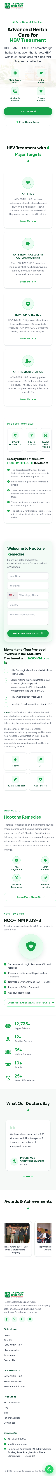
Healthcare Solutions (14, 1386)
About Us (8, 1340)
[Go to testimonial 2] (26, 1176)
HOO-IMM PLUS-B (13, 1345)
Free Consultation (29, 121)
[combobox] (12, 595)
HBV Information (12, 1350)
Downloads (9, 1422)
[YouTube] (30, 1319)
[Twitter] (14, 1319)
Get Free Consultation (26, 633)
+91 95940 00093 (17, 1439)
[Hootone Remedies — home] (14, 6)
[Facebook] (7, 1319)
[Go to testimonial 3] (31, 1176)
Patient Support (12, 1417)
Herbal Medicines (13, 1381)
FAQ (6, 1407)
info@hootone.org (17, 1444)
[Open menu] (49, 6)
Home (7, 1335)
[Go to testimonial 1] (24, 1176)
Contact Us (9, 1360)
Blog (6, 1412)
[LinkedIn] (22, 1319)
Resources (9, 1355)
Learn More (26, 111)
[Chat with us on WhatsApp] (49, 1469)
